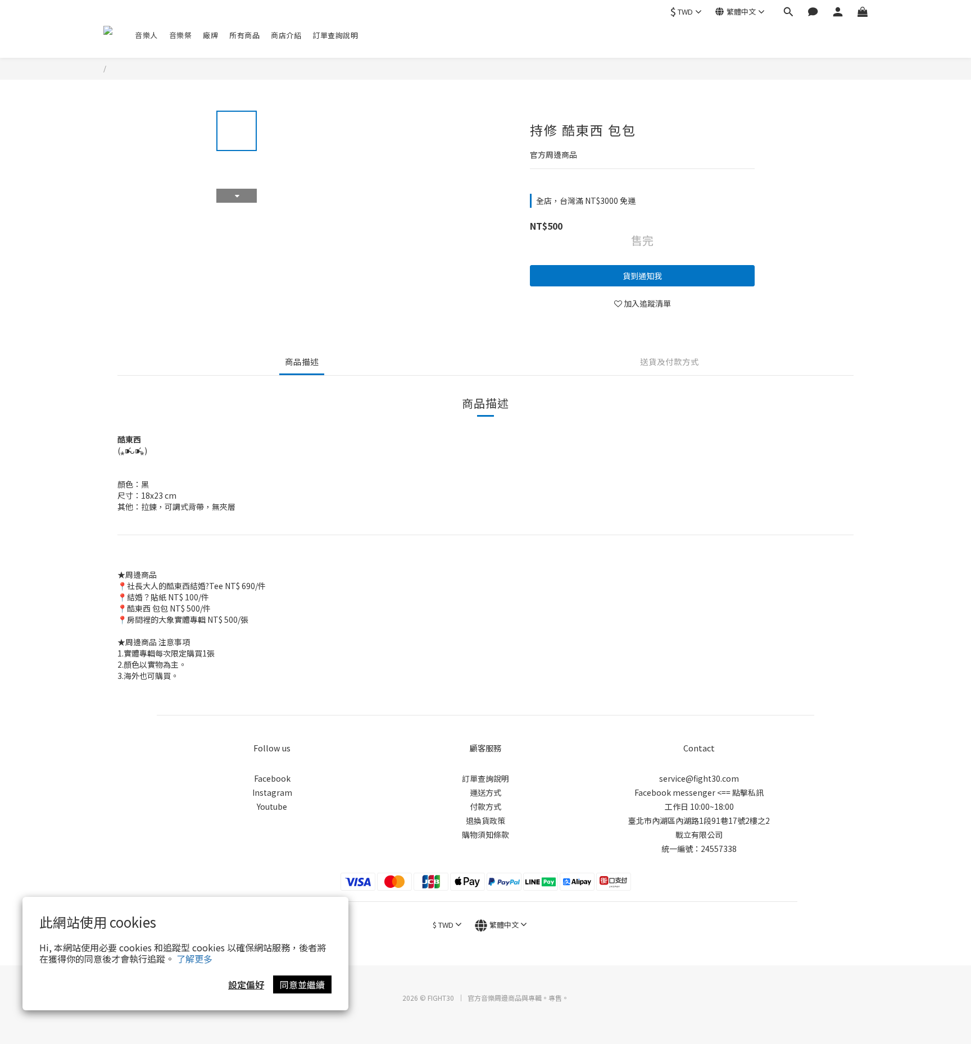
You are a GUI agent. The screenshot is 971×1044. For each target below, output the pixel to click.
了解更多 (194, 958)
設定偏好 (246, 984)
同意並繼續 (302, 984)
